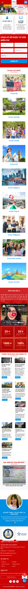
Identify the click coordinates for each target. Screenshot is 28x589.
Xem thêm (4, 377)
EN (2, 2)
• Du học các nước (5, 564)
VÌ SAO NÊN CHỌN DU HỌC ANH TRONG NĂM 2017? (6, 431)
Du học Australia (14, 117)
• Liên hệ (13, 566)
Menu (25, 2)
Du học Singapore (14, 188)
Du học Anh (14, 164)
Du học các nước (14, 282)
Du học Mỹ (14, 93)
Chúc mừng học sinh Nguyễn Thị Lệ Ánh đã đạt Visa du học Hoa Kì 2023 (14, 485)
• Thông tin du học (15, 564)
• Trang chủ (3, 562)
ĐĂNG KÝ (14, 61)
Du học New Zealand (14, 258)
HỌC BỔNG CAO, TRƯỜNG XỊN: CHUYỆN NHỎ (19, 431)
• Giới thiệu (13, 562)
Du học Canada (14, 140)
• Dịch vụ (3, 566)
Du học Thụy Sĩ (14, 211)
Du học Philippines (14, 235)
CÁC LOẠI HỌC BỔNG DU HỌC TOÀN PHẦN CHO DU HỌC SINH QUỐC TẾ (20, 390)
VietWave (23, 586)
